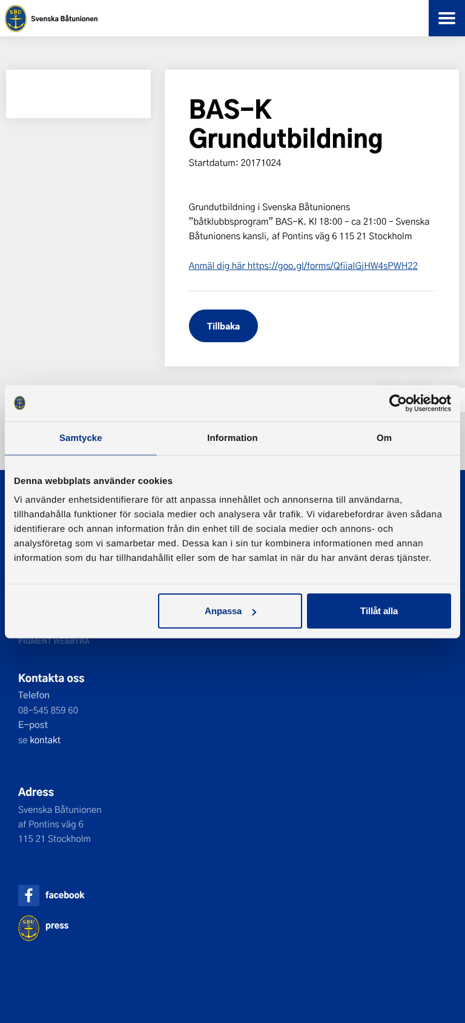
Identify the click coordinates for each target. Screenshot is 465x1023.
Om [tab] (384, 437)
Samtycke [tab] (80, 437)
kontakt (45, 739)
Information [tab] (232, 437)
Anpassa (223, 611)
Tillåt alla (379, 611)
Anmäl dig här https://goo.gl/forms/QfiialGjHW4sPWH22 (303, 265)
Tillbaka (223, 325)
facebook (64, 895)
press (56, 925)
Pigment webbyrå (54, 641)
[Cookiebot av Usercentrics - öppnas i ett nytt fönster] (398, 403)
